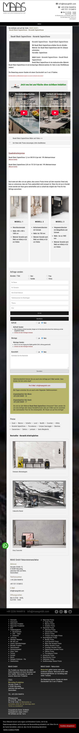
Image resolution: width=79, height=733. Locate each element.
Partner (12, 653)
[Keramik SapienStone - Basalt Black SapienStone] (20, 63)
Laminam (32, 429)
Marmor (20, 423)
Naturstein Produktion (17, 626)
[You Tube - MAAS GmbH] (70, 613)
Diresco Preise (50, 634)
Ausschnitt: (14, 352)
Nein (44, 323)
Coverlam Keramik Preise (53, 647)
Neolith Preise (49, 640)
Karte (24, 714)
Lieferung (13, 638)
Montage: (14, 338)
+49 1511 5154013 (68, 9)
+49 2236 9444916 (68, 7)
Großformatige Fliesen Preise (52, 661)
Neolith (42, 423)
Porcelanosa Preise (51, 653)
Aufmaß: (14, 323)
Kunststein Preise (48, 628)
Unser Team (14, 651)
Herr (31, 276)
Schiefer (28, 423)
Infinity (57, 423)
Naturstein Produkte (16, 624)
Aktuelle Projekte (15, 645)
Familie (32, 279)
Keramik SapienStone (19, 426)
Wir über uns (14, 642)
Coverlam (50, 423)
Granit (13, 423)
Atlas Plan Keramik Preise (53, 643)
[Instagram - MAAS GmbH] (61, 613)
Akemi (12, 657)
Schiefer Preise (50, 626)
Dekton (24, 429)
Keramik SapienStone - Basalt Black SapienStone (50, 42)
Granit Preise (49, 622)
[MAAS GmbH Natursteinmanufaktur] (14, 13)
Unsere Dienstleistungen (18, 643)
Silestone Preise (50, 630)
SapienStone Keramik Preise (54, 649)
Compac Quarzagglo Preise (53, 636)
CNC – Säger (16, 634)
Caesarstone (16, 429)
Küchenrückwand (15, 649)
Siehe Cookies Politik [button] (11, 730)
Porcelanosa (32, 426)
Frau (49, 276)
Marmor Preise (50, 624)
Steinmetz (15, 636)
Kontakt (12, 655)
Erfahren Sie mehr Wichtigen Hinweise (23, 332)
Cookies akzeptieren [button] (67, 726)
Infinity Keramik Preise (52, 645)
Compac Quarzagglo (45, 426)
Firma (50, 279)
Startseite (13, 620)
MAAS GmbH (33, 28)
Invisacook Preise (48, 655)
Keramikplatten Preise (50, 638)
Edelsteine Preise (48, 659)
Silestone (57, 426)
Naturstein (44, 670)
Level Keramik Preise (52, 642)
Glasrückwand (14, 647)
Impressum (13, 622)
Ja (39, 323)
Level (35, 423)
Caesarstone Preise (51, 632)
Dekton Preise (49, 651)
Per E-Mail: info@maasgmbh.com (39, 386)
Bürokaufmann (16, 632)
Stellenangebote (15, 630)
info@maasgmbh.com (67, 4)
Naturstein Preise (48, 620)
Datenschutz (14, 661)
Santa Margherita (43, 429)
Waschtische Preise (49, 657)
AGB (11, 628)
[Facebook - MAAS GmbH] (57, 613)
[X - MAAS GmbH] (66, 613)
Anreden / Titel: (15, 276)
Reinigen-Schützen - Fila (18, 659)
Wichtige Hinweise (16, 640)
